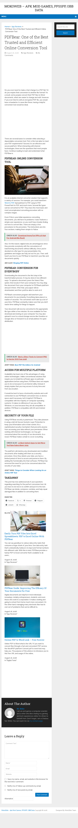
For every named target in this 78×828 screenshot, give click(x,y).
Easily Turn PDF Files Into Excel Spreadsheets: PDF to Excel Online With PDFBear (24, 536)
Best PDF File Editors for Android (27, 365)
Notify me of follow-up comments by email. (24, 786)
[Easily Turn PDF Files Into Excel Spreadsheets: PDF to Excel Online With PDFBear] (28, 531)
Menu (4, 16)
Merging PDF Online (21, 263)
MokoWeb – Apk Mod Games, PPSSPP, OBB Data (38, 8)
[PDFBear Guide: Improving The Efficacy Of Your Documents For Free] (22, 585)
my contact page (36, 721)
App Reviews (28, 53)
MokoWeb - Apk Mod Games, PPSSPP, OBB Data (18, 810)
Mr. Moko (20, 709)
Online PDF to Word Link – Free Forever (24, 640)
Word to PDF (9, 203)
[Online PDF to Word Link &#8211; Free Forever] (22, 637)
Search (65, 33)
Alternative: (9, 799)
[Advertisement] (27, 74)
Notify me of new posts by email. (20, 790)
